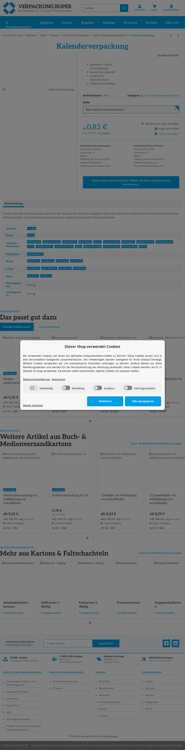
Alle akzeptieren (143, 401)
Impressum (58, 379)
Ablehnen (105, 401)
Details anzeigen (33, 405)
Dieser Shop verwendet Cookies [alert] (92, 346)
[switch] (33, 388)
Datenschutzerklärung (36, 379)
